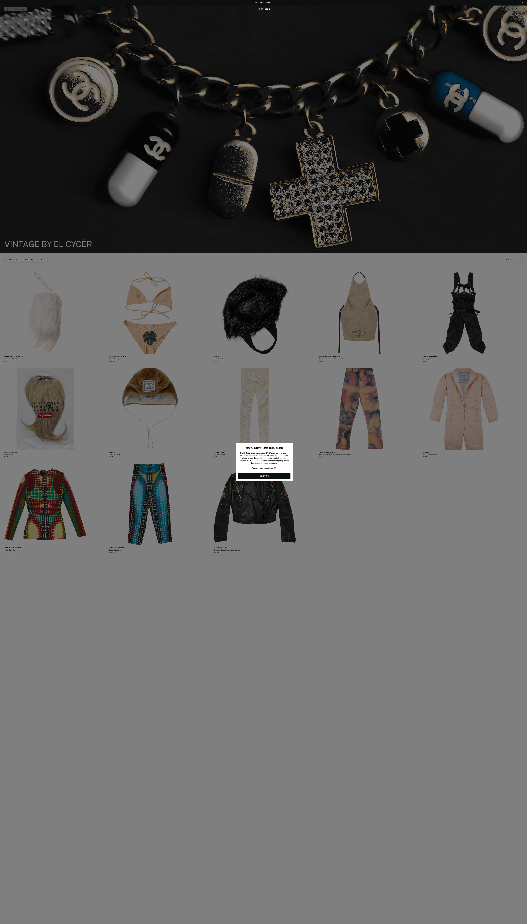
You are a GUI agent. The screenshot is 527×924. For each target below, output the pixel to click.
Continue (264, 476)
